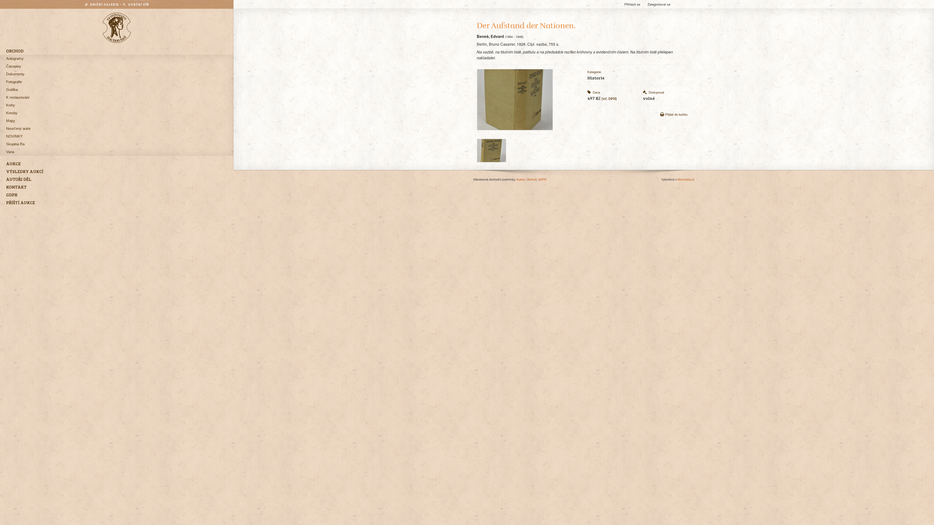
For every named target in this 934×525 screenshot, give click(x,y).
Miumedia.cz (686, 179)
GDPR (542, 179)
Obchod (531, 179)
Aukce (520, 179)
